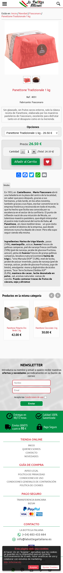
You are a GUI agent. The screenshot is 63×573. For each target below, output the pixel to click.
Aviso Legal (31, 470)
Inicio (31, 445)
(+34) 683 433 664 (34, 534)
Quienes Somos (31, 449)
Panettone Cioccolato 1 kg (46, 327)
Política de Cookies (31, 485)
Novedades (31, 456)
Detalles (7, 185)
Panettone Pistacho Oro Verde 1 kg (16, 329)
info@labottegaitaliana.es (34, 539)
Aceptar (33, 567)
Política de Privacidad (31, 474)
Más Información (12, 562)
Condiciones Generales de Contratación (31, 481)
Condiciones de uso (34, 397)
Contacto (31, 452)
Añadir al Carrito (25, 162)
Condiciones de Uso (31, 478)
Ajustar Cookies (50, 567)
